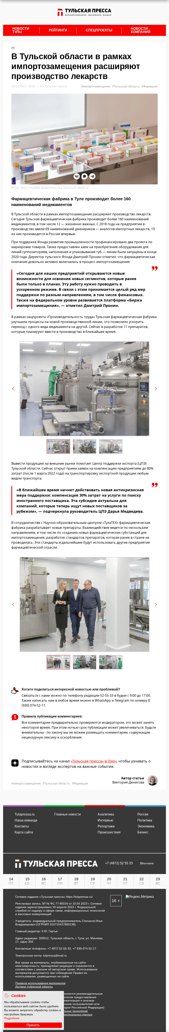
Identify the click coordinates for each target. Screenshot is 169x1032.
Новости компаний (140, 30)
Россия (142, 814)
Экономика (145, 826)
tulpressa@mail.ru (55, 955)
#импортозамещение (95, 86)
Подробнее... (13, 1018)
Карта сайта (24, 832)
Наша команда (26, 820)
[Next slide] (156, 389)
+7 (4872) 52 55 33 (119, 863)
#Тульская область (126, 86)
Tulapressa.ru (25, 814)
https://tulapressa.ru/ (79, 896)
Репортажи (106, 826)
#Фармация (150, 86)
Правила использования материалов (40, 983)
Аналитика (106, 814)
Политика (144, 820)
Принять (33, 1025)
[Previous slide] (13, 389)
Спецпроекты (99, 30)
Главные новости (67, 814)
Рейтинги (58, 30)
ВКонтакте (147, 863)
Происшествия (109, 832)
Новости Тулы (20, 30)
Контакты (22, 826)
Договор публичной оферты (34, 986)
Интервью (105, 820)
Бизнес (142, 832)
